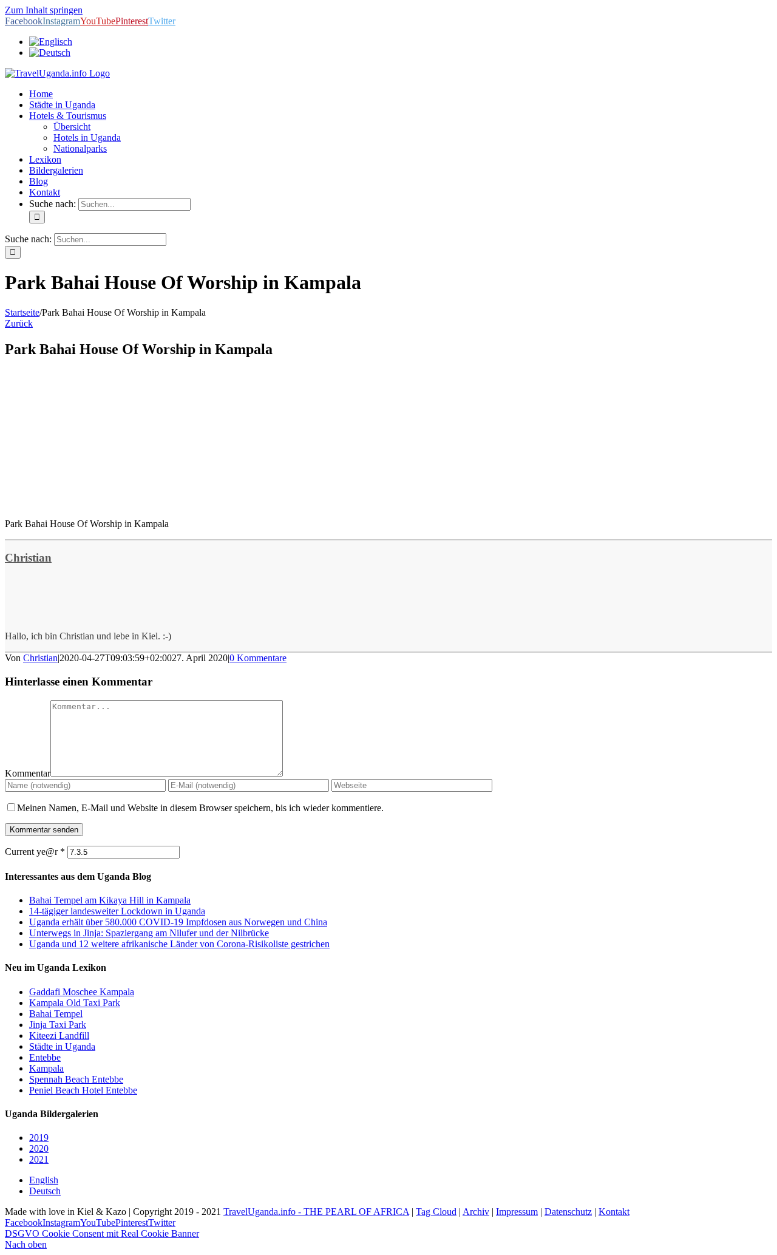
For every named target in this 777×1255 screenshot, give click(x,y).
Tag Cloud (436, 1211)
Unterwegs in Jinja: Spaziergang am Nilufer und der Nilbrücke (149, 933)
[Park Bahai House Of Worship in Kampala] (96, 503)
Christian (28, 557)
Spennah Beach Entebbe (76, 1079)
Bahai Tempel (56, 1013)
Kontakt (614, 1211)
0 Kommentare (258, 658)
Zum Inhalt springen (44, 10)
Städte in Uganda (62, 1046)
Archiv (476, 1211)
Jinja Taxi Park (57, 1024)
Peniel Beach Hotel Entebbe (83, 1090)
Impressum (517, 1211)
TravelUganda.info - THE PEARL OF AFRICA (316, 1211)
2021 (39, 1159)
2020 (39, 1148)
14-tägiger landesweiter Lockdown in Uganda (117, 911)
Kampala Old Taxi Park (74, 1003)
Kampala (46, 1068)
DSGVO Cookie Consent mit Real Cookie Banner (102, 1233)
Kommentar (27, 773)
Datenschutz (568, 1211)
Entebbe (45, 1057)
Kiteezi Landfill (59, 1035)
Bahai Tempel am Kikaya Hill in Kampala (110, 900)
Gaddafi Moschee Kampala (81, 992)
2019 (39, 1137)
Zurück (19, 323)
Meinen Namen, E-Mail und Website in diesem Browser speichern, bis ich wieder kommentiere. (200, 808)
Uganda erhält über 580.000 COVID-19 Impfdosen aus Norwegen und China (178, 922)
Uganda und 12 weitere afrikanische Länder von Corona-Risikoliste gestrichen (179, 944)
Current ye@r (35, 851)
